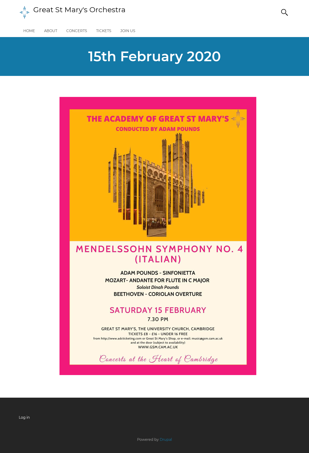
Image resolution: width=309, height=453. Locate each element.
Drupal (166, 439)
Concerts (76, 31)
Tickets (103, 31)
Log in (24, 418)
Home (29, 31)
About (50, 31)
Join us (127, 31)
